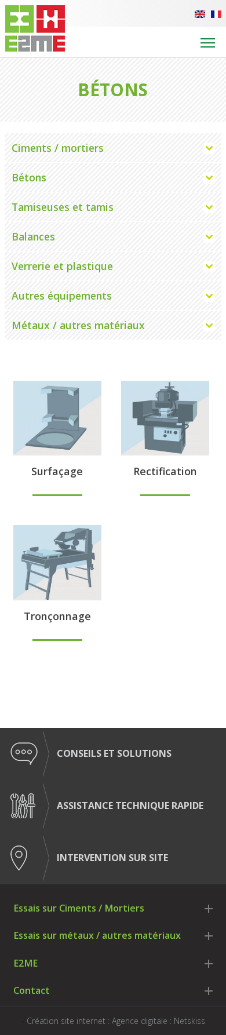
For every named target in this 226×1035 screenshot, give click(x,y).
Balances (33, 236)
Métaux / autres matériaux (78, 325)
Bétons (29, 177)
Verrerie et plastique (62, 266)
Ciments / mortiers (58, 148)
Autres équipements (62, 296)
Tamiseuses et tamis (63, 207)
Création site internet (66, 1020)
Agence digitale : (143, 1020)
